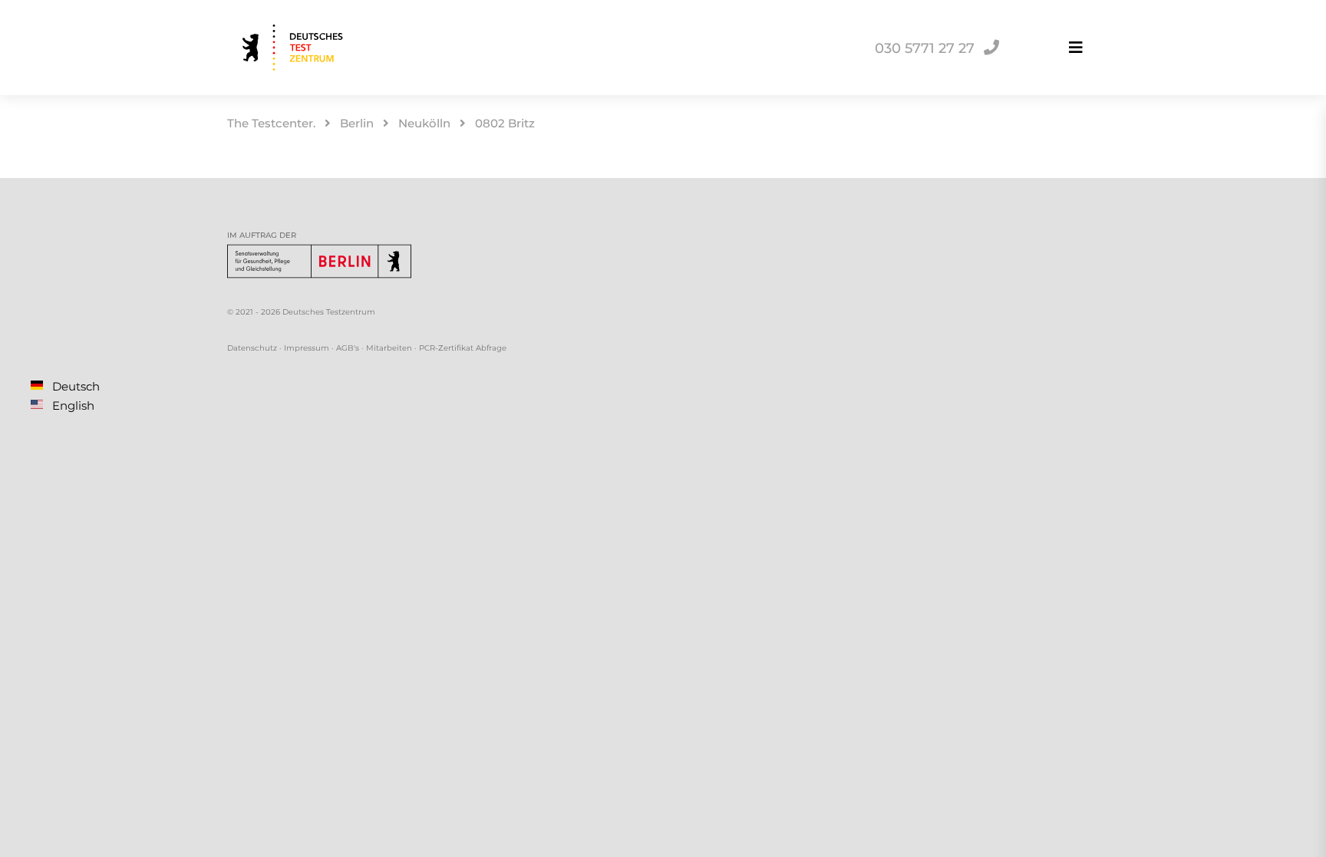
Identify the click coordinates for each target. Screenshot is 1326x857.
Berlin (357, 123)
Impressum (306, 348)
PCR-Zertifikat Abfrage (462, 348)
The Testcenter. (271, 123)
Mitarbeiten (389, 348)
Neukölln (424, 123)
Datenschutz (252, 348)
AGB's (347, 348)
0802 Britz (505, 123)
